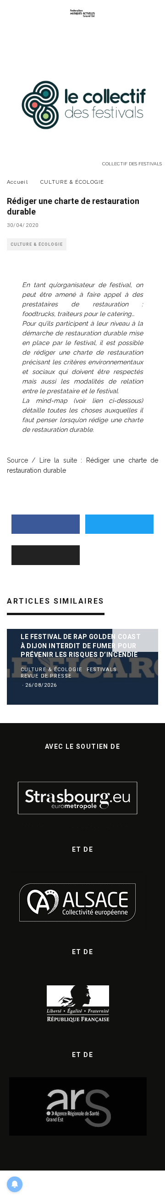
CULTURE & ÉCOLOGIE (37, 244)
